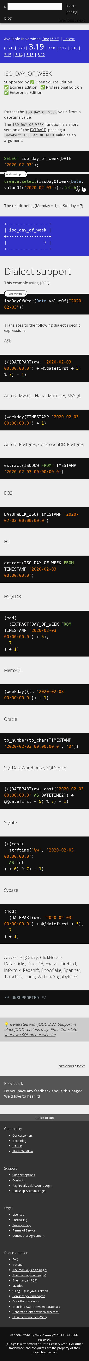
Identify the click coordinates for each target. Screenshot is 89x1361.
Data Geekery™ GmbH (50, 1335)
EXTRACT (38, 129)
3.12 (41, 54)
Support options (23, 1175)
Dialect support (37, 271)
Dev (45, 38)
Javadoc (17, 1286)
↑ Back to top (44, 1118)
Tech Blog (19, 1141)
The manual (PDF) (24, 1280)
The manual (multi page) (29, 1275)
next (81, 1065)
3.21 (8, 47)
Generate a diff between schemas (35, 1312)
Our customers (22, 1135)
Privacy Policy (21, 1225)
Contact (17, 1180)
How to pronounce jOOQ (29, 1317)
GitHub (17, 1146)
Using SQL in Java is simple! (30, 1291)
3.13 (30, 54)
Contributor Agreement (28, 1236)
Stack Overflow (22, 1151)
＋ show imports (16, 174)
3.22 (54, 38)
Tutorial (17, 1265)
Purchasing (19, 1220)
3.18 (51, 47)
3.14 (18, 54)
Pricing (71, 11)
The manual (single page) (29, 1270)
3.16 (73, 47)
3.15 (7, 54)
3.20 (21, 47)
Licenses (18, 1214)
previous (66, 1065)
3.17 (62, 47)
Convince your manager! (28, 1296)
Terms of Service (23, 1230)
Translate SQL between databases (36, 1307)
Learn (70, 5)
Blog (8, 18)
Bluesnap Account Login (29, 1191)
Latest (69, 38)
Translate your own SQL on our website (40, 1032)
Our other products (25, 1301)
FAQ (15, 1259)
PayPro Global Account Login (32, 1185)
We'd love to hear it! (22, 1096)
